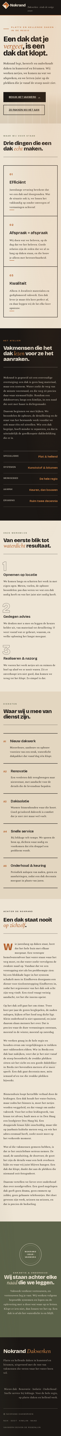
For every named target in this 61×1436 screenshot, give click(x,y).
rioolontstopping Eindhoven (35, 984)
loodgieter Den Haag (21, 1121)
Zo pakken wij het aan (24, 109)
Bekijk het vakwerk (24, 97)
